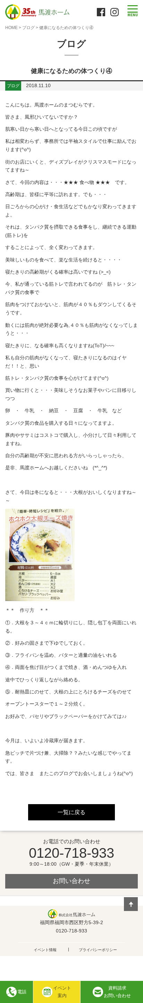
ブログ (28, 27)
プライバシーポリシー (98, 950)
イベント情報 (45, 950)
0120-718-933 (71, 853)
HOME (11, 27)
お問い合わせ (71, 880)
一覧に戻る (71, 812)
